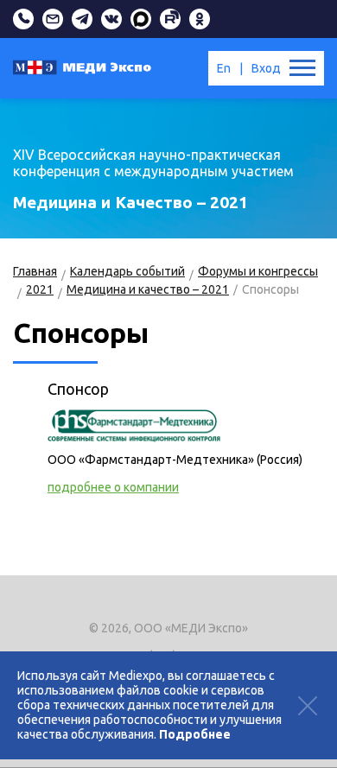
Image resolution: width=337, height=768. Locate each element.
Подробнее (195, 734)
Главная (35, 271)
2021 (40, 289)
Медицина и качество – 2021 (148, 289)
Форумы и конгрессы (258, 271)
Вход (266, 68)
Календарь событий (127, 271)
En (224, 68)
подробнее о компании (113, 487)
